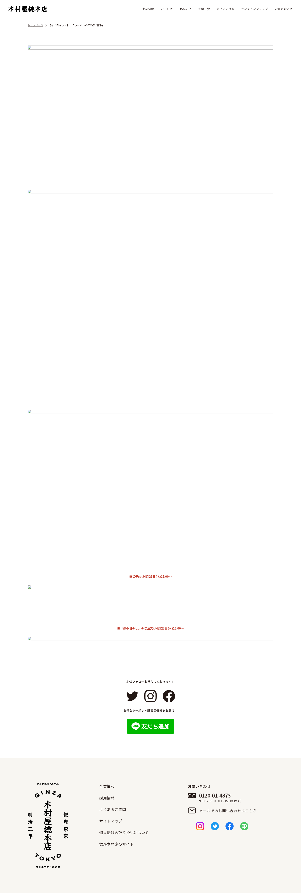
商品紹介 (185, 9)
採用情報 (107, 798)
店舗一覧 (204, 9)
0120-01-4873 (221, 797)
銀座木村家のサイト (116, 844)
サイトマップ (110, 820)
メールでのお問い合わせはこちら (228, 810)
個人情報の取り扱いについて (124, 832)
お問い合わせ (284, 9)
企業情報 (148, 9)
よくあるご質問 (112, 809)
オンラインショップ (254, 9)
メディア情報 (225, 9)
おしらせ (167, 9)
